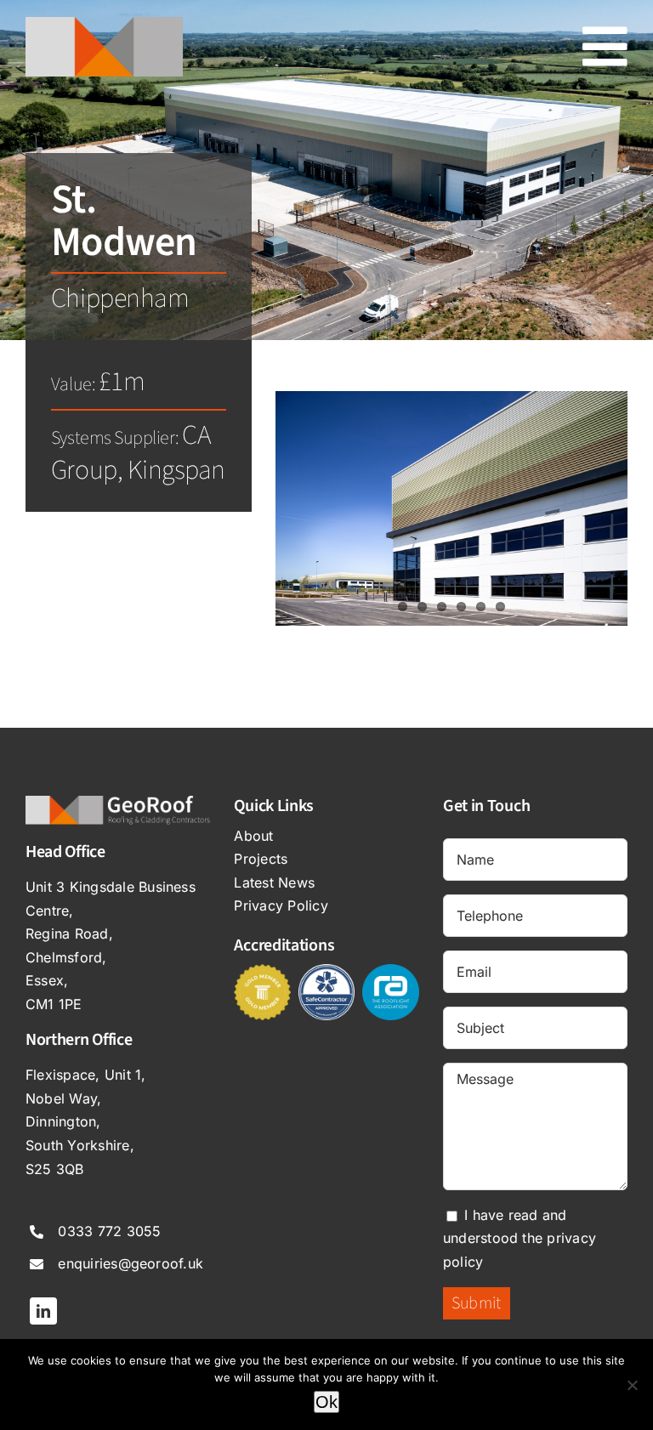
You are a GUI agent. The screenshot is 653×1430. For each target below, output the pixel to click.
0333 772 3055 (109, 1231)
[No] (631, 1384)
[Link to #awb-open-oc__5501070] (604, 46)
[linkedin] (43, 1311)
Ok (326, 1402)
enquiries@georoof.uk (130, 1263)
